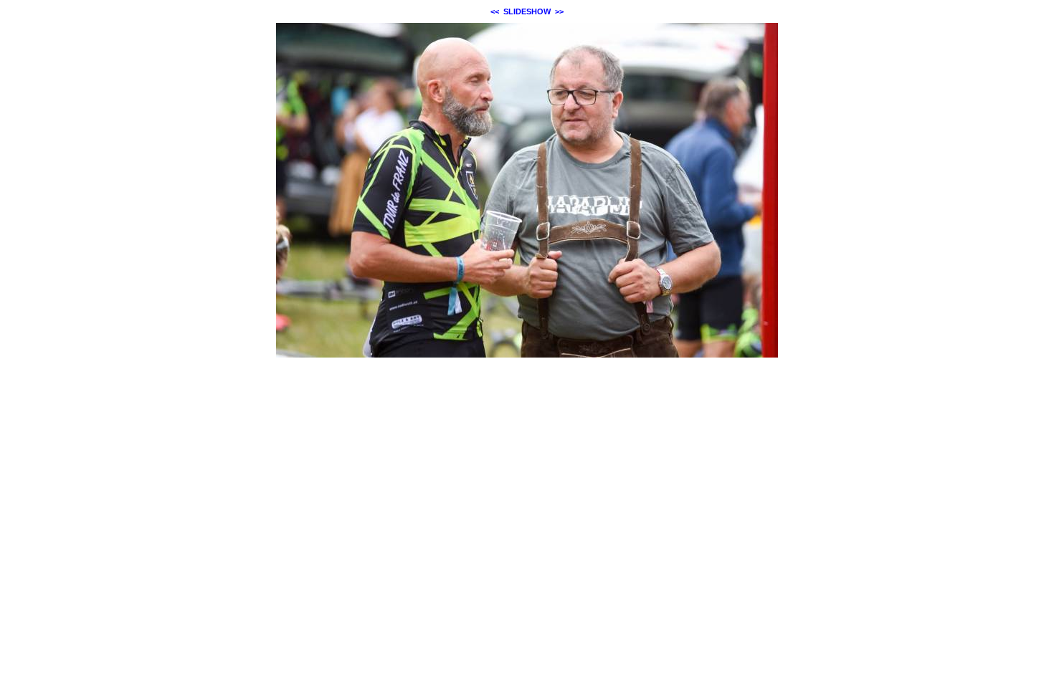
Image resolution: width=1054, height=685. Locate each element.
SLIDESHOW (527, 11)
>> (559, 11)
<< (494, 11)
